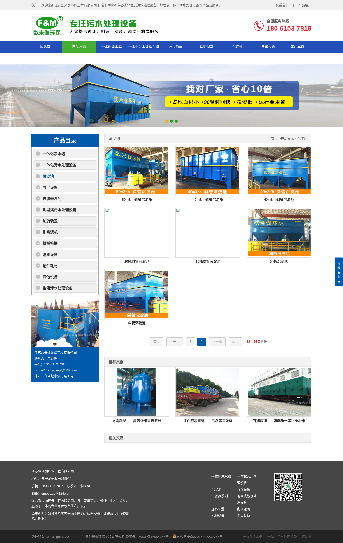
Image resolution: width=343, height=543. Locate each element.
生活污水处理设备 (58, 288)
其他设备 (50, 277)
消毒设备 (50, 255)
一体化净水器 (111, 47)
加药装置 (50, 221)
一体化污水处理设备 (143, 47)
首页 (274, 139)
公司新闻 (176, 47)
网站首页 (47, 47)
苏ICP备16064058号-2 (155, 537)
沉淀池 (237, 47)
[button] (166, 121)
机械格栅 (50, 243)
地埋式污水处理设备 (59, 210)
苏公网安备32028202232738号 (199, 537)
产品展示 (305, 5)
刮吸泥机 (50, 232)
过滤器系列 (52, 199)
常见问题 (207, 47)
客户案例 (297, 47)
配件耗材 (50, 266)
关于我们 (47, 58)
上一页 (175, 342)
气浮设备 (268, 47)
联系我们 (282, 5)
